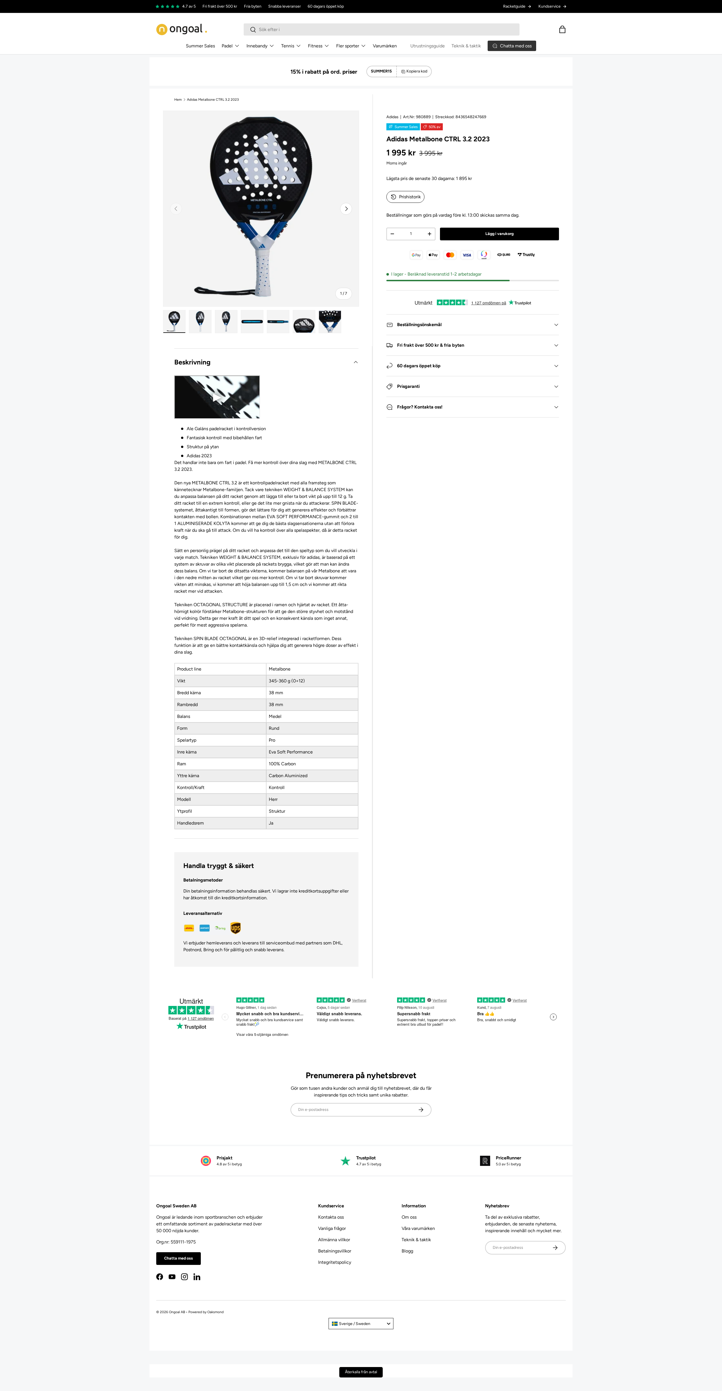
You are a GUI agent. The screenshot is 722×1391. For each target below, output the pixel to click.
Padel (227, 46)
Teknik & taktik (466, 46)
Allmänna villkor (334, 1239)
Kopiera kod (416, 71)
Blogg (407, 1251)
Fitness (315, 46)
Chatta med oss (178, 1258)
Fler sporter (347, 46)
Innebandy (256, 46)
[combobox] (382, 29)
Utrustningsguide (427, 46)
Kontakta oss (331, 1217)
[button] (562, 29)
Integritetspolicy (334, 1262)
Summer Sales (200, 46)
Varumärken (385, 46)
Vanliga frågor (332, 1228)
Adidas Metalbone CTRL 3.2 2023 (213, 100)
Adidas (392, 117)
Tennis (287, 46)
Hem (178, 100)
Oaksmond (215, 1312)
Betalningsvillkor (334, 1251)
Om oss (409, 1217)
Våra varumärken (418, 1228)
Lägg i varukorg (499, 233)
